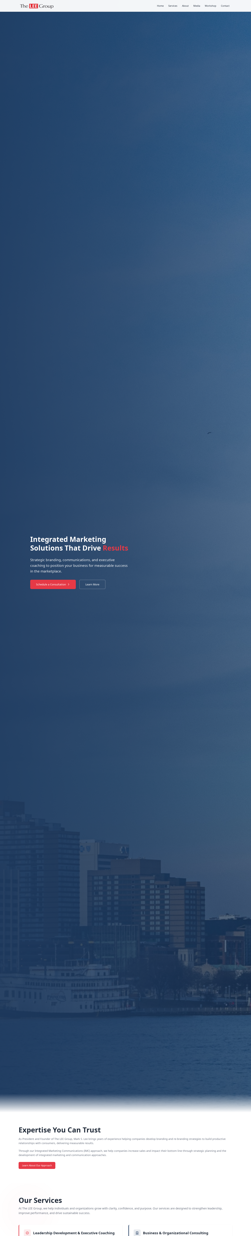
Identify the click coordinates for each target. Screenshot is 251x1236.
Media (196, 5)
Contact (225, 5)
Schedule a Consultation (51, 584)
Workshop (210, 5)
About (185, 5)
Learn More (92, 584)
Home (160, 5)
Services (172, 5)
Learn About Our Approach (37, 1165)
